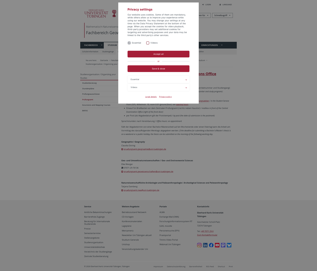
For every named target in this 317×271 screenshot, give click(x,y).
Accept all (158, 54)
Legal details (151, 97)
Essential (136, 43)
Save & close (158, 68)
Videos (154, 43)
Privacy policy (165, 97)
